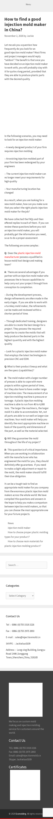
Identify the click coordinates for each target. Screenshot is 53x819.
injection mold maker (19, 527)
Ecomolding (21, 813)
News (11, 523)
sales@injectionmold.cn (28, 755)
